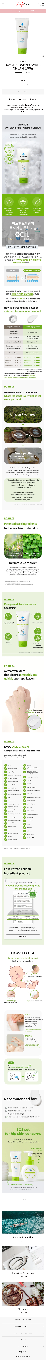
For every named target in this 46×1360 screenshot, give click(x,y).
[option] (23, 11)
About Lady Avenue (23, 1320)
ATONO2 (23, 61)
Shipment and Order (23, 1326)
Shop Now (23, 1241)
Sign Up (23, 1339)
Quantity (23, 80)
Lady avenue (23, 1346)
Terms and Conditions (23, 1333)
